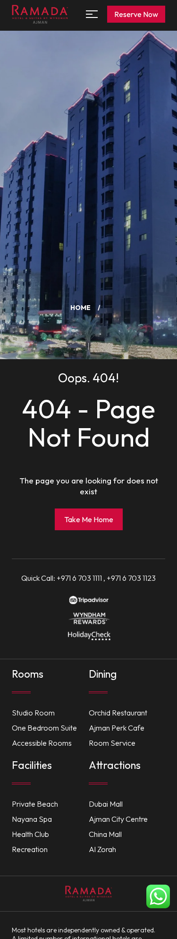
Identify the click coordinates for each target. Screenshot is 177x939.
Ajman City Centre (118, 819)
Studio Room (33, 712)
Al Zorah (102, 849)
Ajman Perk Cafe (116, 727)
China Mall (105, 834)
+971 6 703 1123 (131, 578)
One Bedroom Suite (44, 727)
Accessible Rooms (42, 743)
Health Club (30, 834)
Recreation (30, 849)
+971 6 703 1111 (79, 578)
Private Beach (35, 804)
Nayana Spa (32, 819)
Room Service (112, 743)
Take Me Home (88, 519)
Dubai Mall (106, 804)
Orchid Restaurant (118, 712)
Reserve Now (136, 14)
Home (80, 307)
